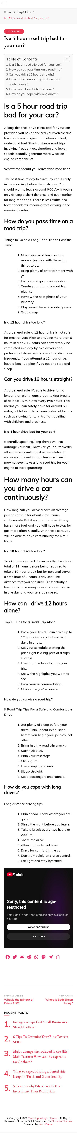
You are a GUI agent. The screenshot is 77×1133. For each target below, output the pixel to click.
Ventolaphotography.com (43, 1118)
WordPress (45, 1124)
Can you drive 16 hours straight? (31, 74)
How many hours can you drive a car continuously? (35, 81)
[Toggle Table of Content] (65, 59)
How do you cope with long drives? (33, 94)
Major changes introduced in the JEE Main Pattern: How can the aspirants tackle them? (40, 1056)
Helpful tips (14, 31)
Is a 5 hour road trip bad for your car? (35, 64)
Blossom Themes (62, 1121)
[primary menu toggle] (4, 4)
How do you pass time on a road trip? (35, 69)
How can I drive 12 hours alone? (31, 89)
